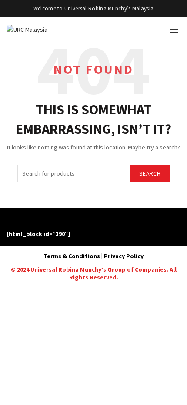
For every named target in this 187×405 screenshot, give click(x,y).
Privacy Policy (124, 256)
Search (149, 173)
